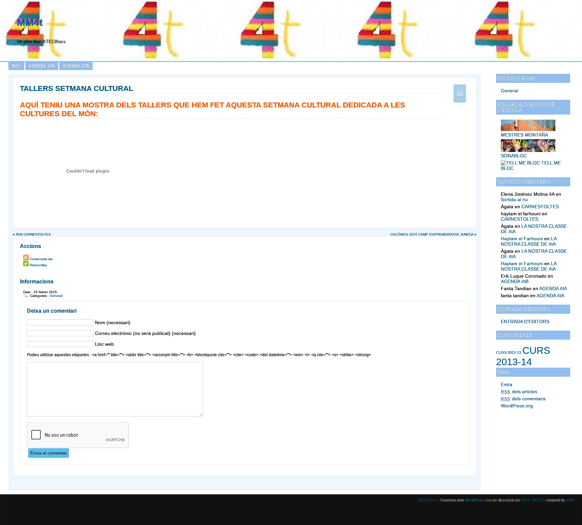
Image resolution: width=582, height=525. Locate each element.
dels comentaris (523, 398)
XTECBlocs (428, 500)
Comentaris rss (41, 259)
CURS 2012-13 (508, 352)
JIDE (570, 500)
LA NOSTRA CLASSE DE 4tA (528, 241)
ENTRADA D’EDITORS (525, 321)
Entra (506, 384)
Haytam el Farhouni (522, 238)
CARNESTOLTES (540, 206)
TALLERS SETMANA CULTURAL (76, 88)
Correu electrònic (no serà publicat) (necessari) (145, 333)
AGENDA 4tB (76, 66)
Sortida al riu (514, 199)
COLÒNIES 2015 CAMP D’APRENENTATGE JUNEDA (432, 234)
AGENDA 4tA (42, 66)
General (509, 90)
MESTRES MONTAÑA (524, 134)
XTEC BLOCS (533, 500)
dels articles (519, 391)
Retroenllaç (38, 265)
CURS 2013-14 (523, 356)
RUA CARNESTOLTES (33, 234)
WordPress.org (517, 405)
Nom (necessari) (112, 322)
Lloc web (104, 344)
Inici (16, 66)
